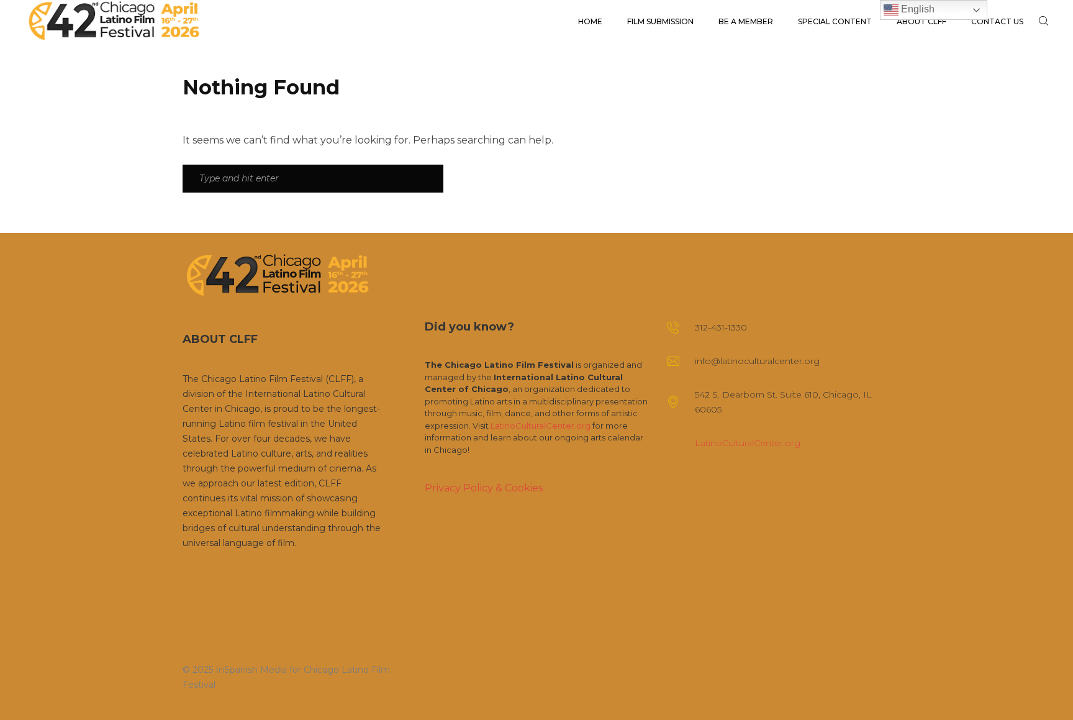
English (917, 9)
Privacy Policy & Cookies (484, 488)
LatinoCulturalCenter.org (541, 426)
